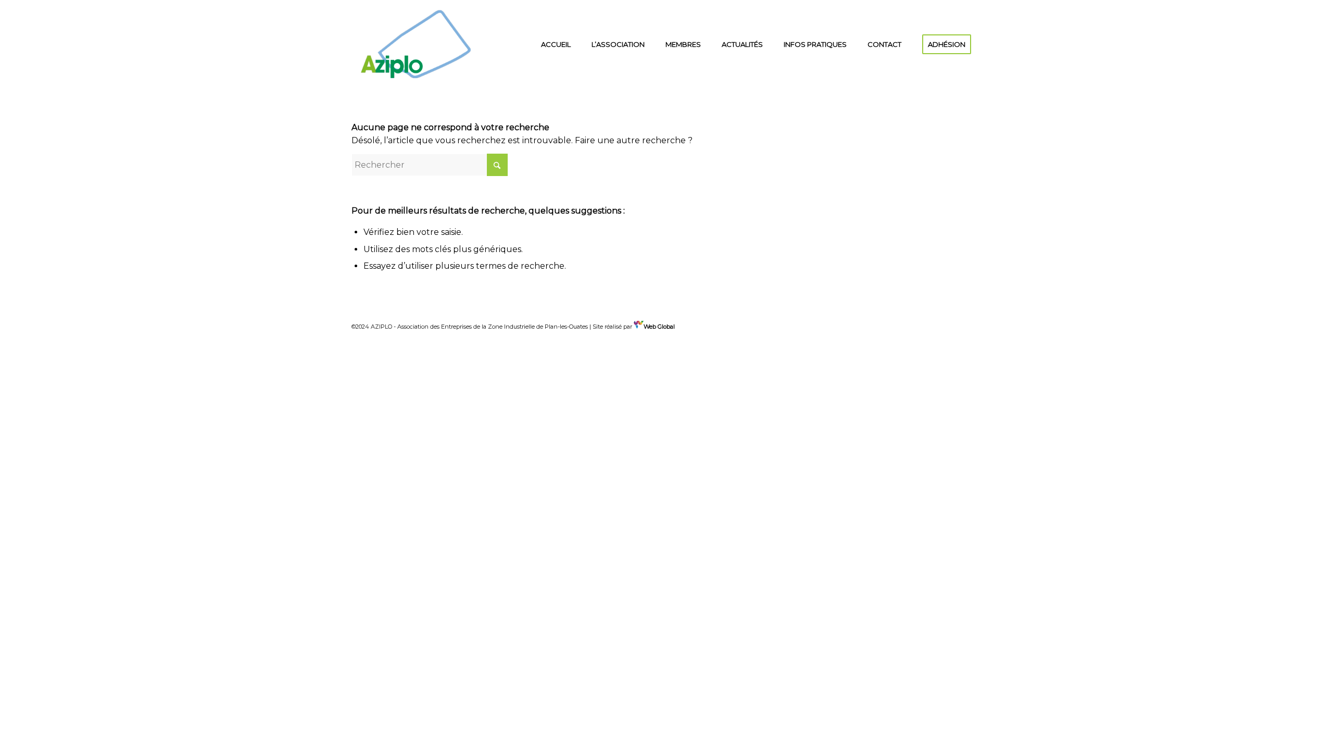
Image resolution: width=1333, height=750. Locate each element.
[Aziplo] (416, 44)
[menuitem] (556, 44)
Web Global (659, 326)
